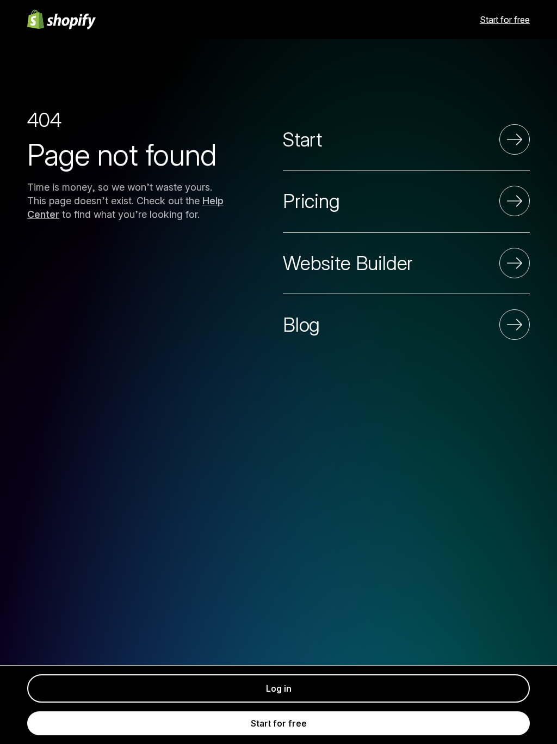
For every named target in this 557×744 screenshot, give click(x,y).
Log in (279, 688)
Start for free (505, 19)
